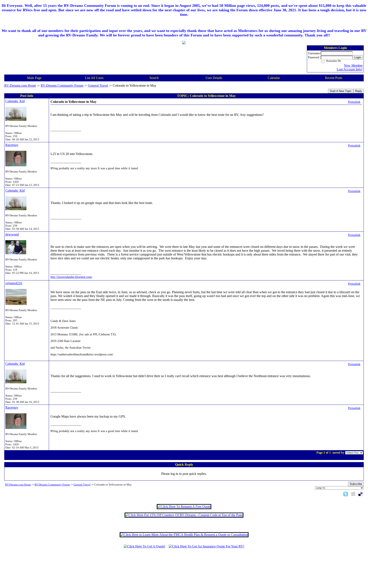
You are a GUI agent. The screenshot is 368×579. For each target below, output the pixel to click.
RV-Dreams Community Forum (62, 85)
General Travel (98, 85)
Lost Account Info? (350, 69)
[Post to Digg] (353, 494)
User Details (214, 78)
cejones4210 (13, 283)
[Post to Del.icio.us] (360, 494)
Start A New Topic (341, 91)
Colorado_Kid (15, 101)
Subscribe (356, 484)
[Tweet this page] (345, 494)
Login (357, 57)
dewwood (12, 234)
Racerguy (11, 145)
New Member (353, 65)
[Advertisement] (184, 565)
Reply (358, 91)
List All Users (94, 78)
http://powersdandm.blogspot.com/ (71, 277)
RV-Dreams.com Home (20, 85)
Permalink (354, 101)
